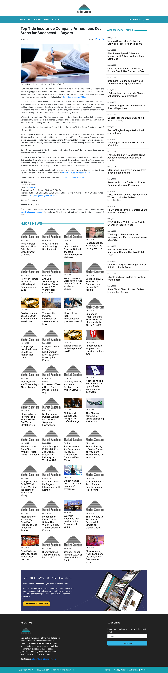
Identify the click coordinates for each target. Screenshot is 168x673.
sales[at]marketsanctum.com (43, 659)
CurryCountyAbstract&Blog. (75, 97)
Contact (144, 670)
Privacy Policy (120, 670)
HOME (22, 19)
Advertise (133, 670)
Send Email (31, 187)
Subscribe (127, 643)
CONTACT (56, 19)
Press (46, 19)
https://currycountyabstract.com (76, 173)
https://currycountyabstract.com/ (42, 195)
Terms (107, 670)
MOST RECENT (35, 19)
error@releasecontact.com (32, 212)
